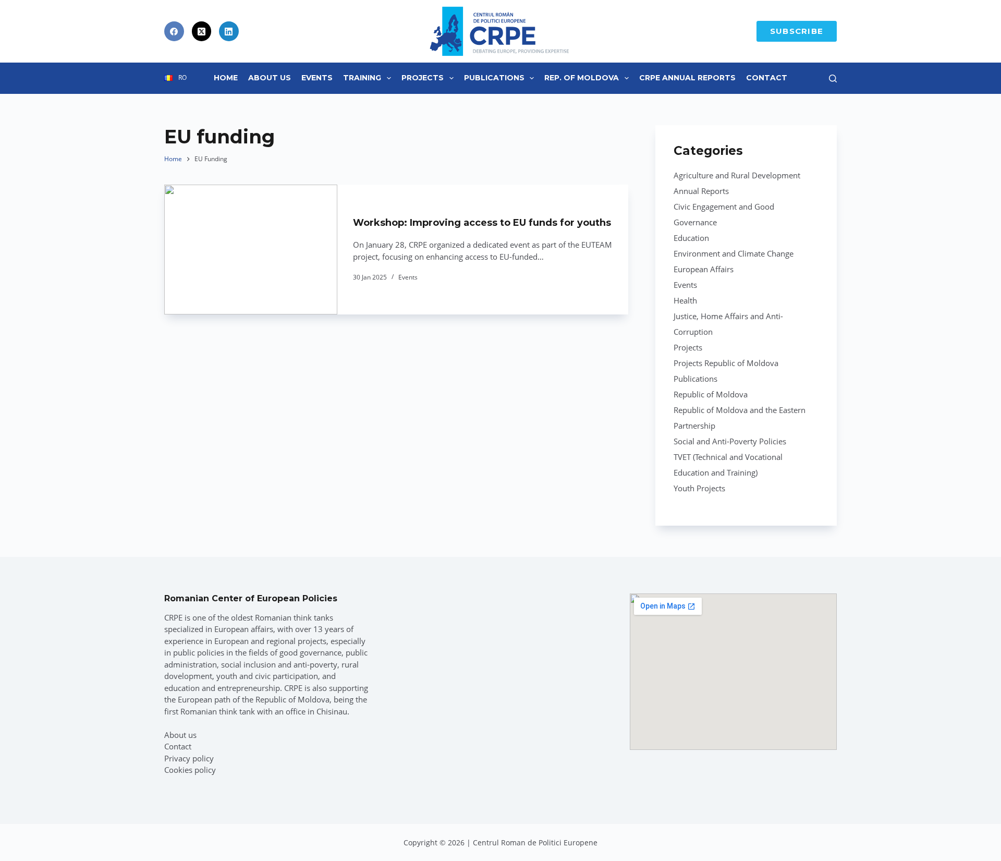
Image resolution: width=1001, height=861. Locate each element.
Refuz (125, 828)
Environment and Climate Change (734, 253)
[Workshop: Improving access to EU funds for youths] (250, 249)
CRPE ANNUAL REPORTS (687, 77)
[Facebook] (174, 31)
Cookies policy (190, 770)
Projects (422, 77)
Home (226, 77)
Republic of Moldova (711, 394)
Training (362, 77)
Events (317, 77)
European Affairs (704, 269)
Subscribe (796, 31)
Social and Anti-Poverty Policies (730, 441)
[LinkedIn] (229, 31)
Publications (494, 77)
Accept (60, 828)
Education (691, 238)
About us (180, 735)
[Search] (833, 78)
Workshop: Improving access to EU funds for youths (482, 222)
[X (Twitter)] (202, 31)
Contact (766, 77)
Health (685, 300)
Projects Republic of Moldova (726, 363)
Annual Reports (701, 191)
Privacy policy (189, 758)
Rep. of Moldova (581, 77)
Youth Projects (699, 488)
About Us (269, 77)
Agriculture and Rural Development (737, 175)
